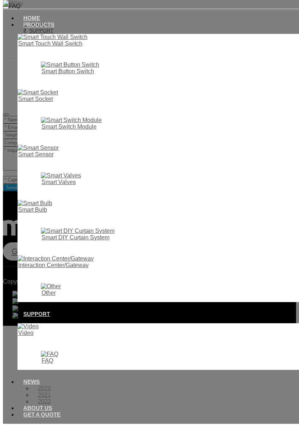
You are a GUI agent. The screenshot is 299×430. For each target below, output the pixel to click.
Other (49, 293)
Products (38, 25)
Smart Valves (59, 182)
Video (26, 333)
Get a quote (42, 414)
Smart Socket (35, 99)
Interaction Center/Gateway (53, 265)
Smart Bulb (32, 210)
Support (36, 314)
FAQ (47, 360)
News (31, 382)
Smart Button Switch (68, 71)
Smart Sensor (36, 154)
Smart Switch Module (69, 127)
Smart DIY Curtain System (75, 237)
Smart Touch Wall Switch (50, 43)
